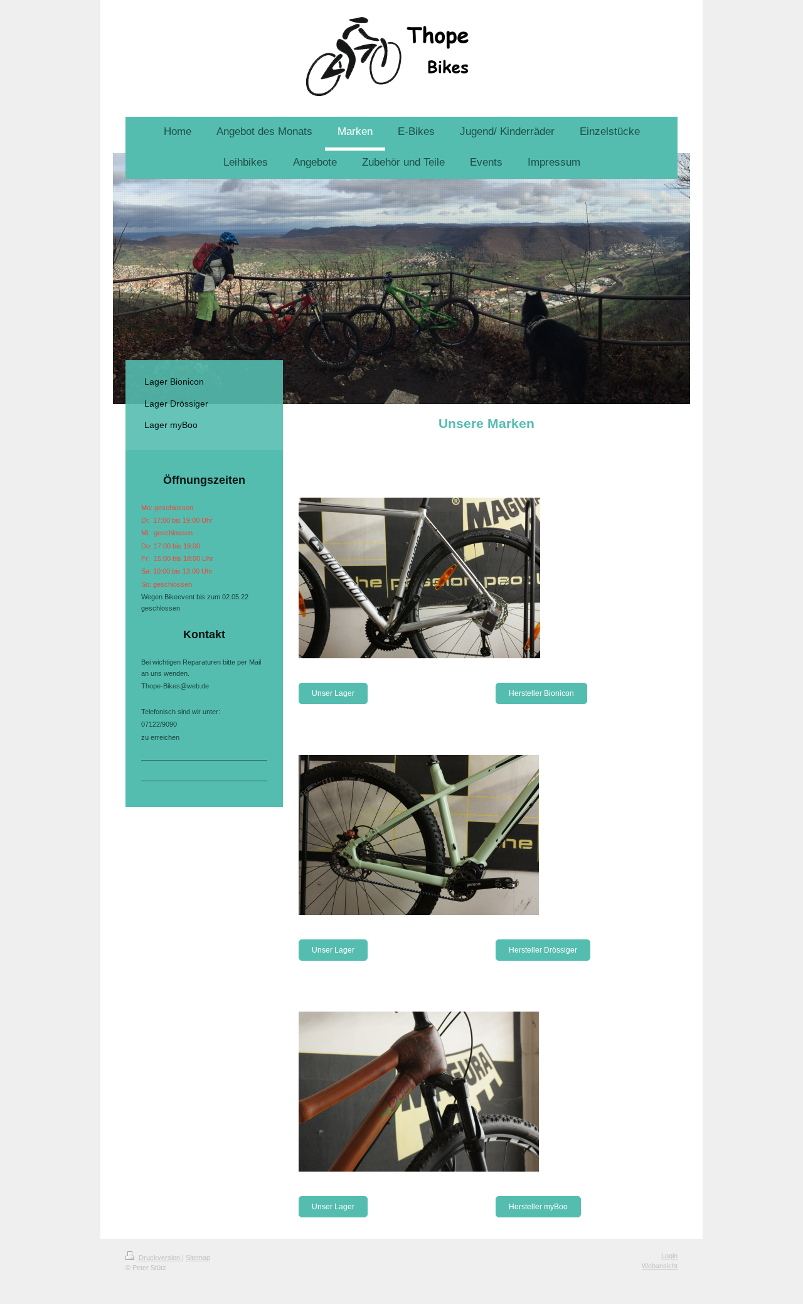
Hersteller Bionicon (541, 693)
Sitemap (198, 1257)
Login (669, 1255)
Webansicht (660, 1265)
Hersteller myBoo (538, 1206)
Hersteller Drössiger (543, 950)
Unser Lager (333, 693)
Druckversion (159, 1257)
